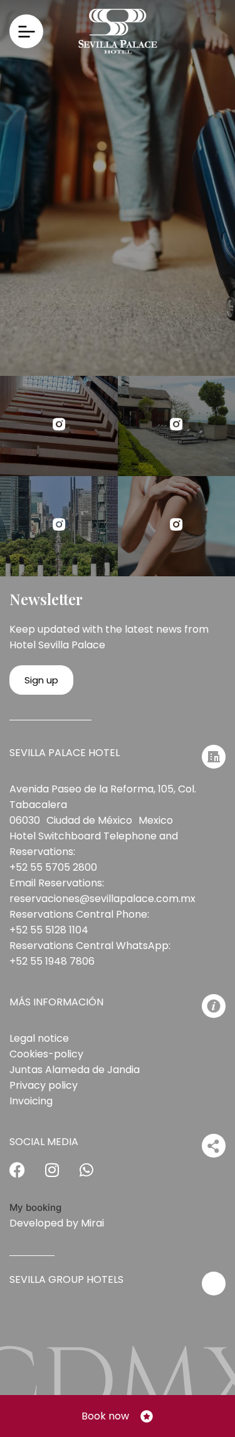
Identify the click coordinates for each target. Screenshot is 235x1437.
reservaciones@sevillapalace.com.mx (102, 898)
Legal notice (39, 1038)
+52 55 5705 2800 (53, 867)
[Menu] (26, 31)
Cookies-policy (46, 1054)
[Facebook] (25, 1177)
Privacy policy (43, 1085)
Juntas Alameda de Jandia (74, 1069)
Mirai (92, 1223)
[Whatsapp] (94, 1177)
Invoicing (31, 1101)
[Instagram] (59, 1177)
